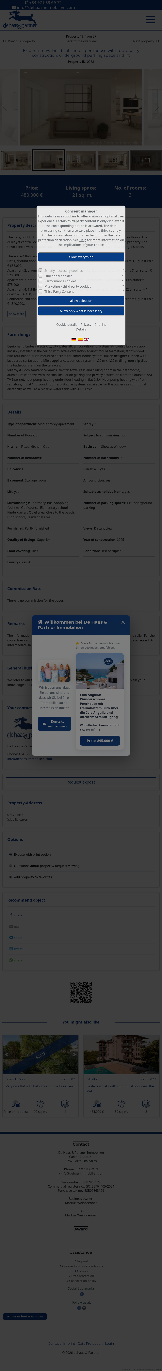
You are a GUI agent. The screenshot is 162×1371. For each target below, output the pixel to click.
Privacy (86, 324)
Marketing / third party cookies (67, 286)
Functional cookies (58, 276)
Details (81, 329)
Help (82, 240)
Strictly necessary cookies (63, 270)
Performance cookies (60, 281)
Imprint (100, 324)
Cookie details (66, 324)
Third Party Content (59, 291)
